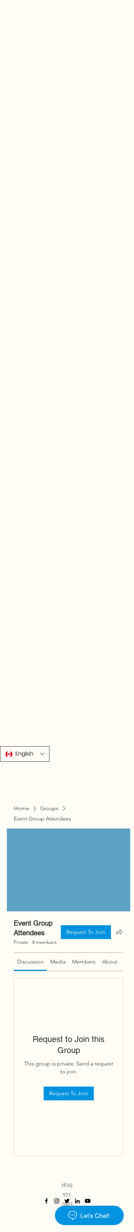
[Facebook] (46, 1200)
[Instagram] (56, 1200)
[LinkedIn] (77, 1200)
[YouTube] (87, 1200)
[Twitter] (67, 1200)
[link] (30, 961)
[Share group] (119, 932)
